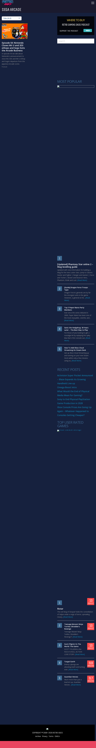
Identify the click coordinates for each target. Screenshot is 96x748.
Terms (51, 736)
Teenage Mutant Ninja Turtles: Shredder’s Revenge (73, 626)
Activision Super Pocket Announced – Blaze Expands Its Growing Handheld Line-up (75, 379)
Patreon (88, 31)
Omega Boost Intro (67, 387)
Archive (38, 736)
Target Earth (69, 661)
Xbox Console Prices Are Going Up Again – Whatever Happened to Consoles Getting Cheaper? (74, 411)
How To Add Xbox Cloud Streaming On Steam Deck (75, 349)
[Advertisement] (74, 61)
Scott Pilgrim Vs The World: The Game (72, 645)
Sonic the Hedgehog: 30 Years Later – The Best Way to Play (76, 329)
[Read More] (82, 280)
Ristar (60, 608)
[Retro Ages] (7, 6)
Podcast (4, 67)
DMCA (57, 736)
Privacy (44, 736)
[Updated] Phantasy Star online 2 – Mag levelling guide (75, 265)
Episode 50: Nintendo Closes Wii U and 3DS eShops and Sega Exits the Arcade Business (13, 46)
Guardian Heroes (71, 677)
